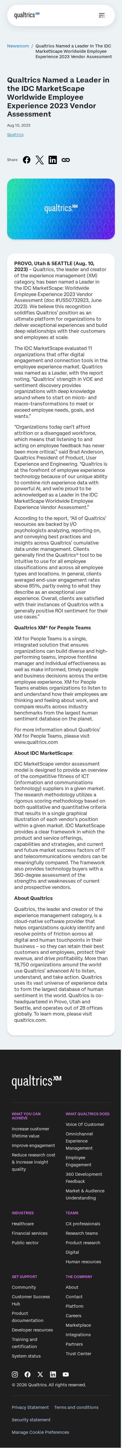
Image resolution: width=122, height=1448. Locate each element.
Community (24, 1287)
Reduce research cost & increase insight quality (33, 1162)
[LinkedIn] (53, 1374)
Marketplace (78, 1325)
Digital (72, 1252)
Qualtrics (15, 135)
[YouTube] (66, 1374)
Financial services (29, 1233)
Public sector (25, 1242)
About (72, 1287)
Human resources (83, 1261)
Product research (83, 1242)
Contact (74, 1296)
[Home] (26, 15)
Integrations (78, 1334)
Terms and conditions (76, 1407)
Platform (75, 1306)
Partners (74, 1344)
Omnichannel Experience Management (79, 1141)
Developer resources (32, 1330)
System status (26, 1356)
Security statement (31, 1419)
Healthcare (23, 1223)
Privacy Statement (30, 1407)
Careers (73, 1315)
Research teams (82, 1233)
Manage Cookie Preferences (40, 1432)
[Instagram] (15, 1374)
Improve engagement (33, 1145)
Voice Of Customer (85, 1124)
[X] (40, 1374)
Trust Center (78, 1353)
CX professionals (83, 1223)
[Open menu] (102, 15)
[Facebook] (27, 1374)
